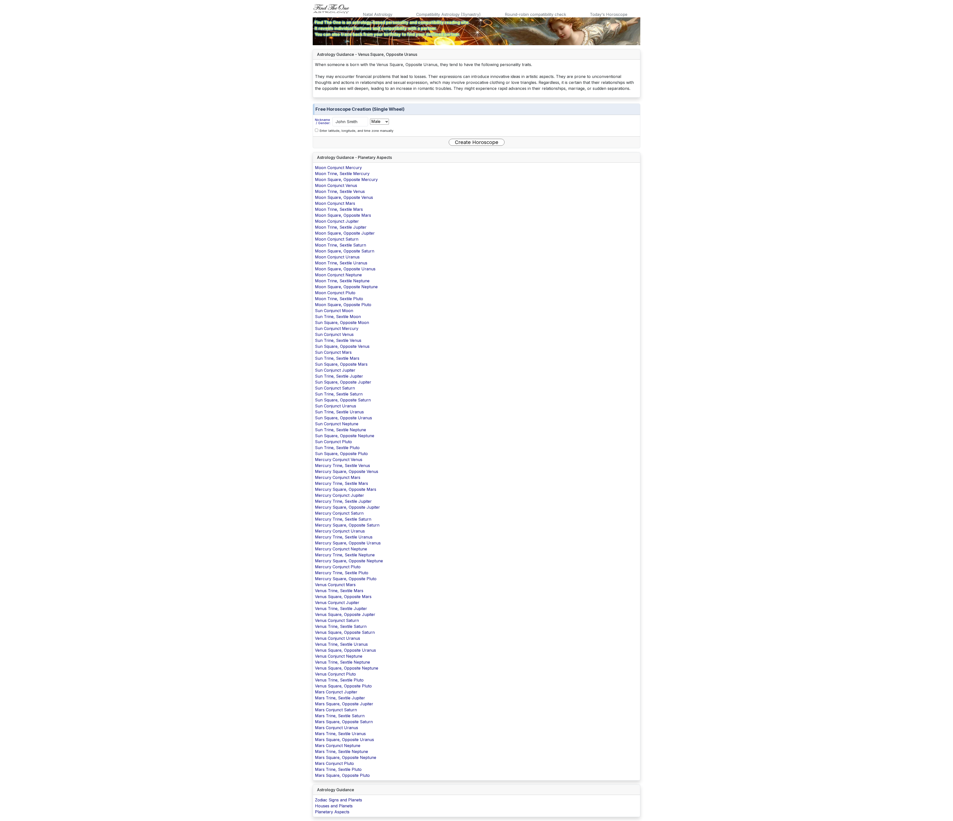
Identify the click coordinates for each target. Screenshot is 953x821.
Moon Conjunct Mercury (338, 167)
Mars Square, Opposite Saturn (344, 721)
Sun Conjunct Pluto (333, 441)
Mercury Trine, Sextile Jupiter (343, 501)
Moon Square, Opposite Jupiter (345, 233)
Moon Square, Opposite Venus (344, 197)
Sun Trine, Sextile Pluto (337, 447)
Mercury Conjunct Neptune (341, 548)
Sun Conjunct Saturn (335, 388)
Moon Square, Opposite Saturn (344, 251)
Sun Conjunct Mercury (336, 328)
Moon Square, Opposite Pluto (343, 304)
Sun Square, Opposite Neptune (344, 435)
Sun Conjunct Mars (333, 352)
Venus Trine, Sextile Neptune (342, 662)
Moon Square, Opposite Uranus (345, 268)
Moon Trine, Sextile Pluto (339, 298)
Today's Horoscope (608, 14)
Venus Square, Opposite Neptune (346, 668)
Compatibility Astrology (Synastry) (448, 14)
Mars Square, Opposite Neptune (345, 757)
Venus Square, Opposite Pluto (343, 685)
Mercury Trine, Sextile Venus (342, 465)
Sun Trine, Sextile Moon (338, 316)
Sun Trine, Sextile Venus (338, 340)
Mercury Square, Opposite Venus (346, 471)
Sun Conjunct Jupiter (335, 370)
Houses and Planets (334, 805)
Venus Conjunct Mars (335, 584)
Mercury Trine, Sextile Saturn (343, 519)
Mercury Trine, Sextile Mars (341, 483)
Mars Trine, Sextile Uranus (340, 733)
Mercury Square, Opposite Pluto (345, 578)
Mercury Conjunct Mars (337, 477)
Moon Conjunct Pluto (335, 292)
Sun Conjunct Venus (334, 334)
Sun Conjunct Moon (334, 310)
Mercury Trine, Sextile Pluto (341, 572)
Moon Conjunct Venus (336, 185)
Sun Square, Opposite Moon (342, 322)
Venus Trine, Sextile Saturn (341, 626)
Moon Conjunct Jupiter (337, 221)
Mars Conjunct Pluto (334, 763)
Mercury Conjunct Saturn (339, 513)
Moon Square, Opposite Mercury (346, 179)
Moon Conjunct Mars (335, 203)
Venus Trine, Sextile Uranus (341, 644)
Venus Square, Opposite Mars (343, 596)
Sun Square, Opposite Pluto (341, 453)
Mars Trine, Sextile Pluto (338, 769)
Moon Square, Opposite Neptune (346, 286)
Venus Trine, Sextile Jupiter (341, 608)
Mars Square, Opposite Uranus (344, 739)
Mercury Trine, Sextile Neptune (345, 554)
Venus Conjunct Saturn (337, 620)
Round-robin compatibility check (535, 14)
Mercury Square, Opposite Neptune (349, 560)
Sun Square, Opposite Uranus (343, 417)
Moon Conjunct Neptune (338, 274)
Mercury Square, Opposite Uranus (348, 542)
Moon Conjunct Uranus (337, 256)
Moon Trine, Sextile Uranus (341, 262)
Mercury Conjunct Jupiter (339, 495)
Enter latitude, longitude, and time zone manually (356, 131)
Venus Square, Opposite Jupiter (345, 614)
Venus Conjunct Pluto (335, 674)
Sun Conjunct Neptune (336, 423)
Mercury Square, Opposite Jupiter (347, 507)
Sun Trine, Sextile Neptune (340, 429)
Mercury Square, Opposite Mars (345, 489)
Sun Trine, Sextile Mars (337, 358)
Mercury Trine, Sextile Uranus (344, 537)
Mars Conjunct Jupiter (336, 691)
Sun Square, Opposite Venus (342, 346)
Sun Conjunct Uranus (335, 405)
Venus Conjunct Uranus (337, 638)
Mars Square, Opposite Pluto (342, 775)
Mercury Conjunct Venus (338, 459)
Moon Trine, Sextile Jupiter (341, 227)
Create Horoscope (476, 142)
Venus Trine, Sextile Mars (339, 590)
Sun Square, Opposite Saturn (343, 399)
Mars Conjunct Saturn (336, 709)
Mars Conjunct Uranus (336, 727)
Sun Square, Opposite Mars (341, 364)
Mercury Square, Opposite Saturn (347, 525)
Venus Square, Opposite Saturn (345, 632)
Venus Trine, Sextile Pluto (339, 680)
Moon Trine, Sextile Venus (340, 191)
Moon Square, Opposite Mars (343, 215)
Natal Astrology (377, 14)
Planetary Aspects (332, 811)
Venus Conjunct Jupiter (337, 602)
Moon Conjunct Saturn (336, 239)
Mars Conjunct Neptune (337, 745)
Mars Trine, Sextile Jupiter (340, 697)
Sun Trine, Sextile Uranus (339, 411)
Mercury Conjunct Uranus (340, 531)
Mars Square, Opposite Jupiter (344, 703)
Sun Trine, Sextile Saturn (339, 394)
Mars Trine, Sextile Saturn (340, 715)
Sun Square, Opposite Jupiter (343, 382)
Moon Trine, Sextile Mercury (342, 173)
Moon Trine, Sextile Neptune (342, 280)
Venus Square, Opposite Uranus (345, 650)
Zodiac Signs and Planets (338, 799)
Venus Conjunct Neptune (338, 656)
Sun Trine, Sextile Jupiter (339, 376)
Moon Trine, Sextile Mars (339, 209)
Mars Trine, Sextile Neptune (341, 751)
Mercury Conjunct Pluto (338, 566)
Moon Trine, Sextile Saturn (340, 245)
